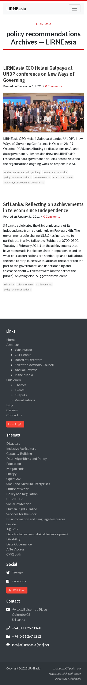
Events (19, 390)
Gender (11, 524)
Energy (11, 474)
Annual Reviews (26, 370)
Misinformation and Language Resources (35, 519)
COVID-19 (14, 499)
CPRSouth (13, 554)
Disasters (13, 443)
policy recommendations (17, 177)
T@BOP (12, 529)
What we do (23, 350)
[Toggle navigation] (74, 8)
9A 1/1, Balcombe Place (29, 614)
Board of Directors (28, 360)
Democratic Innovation (55, 172)
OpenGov (13, 479)
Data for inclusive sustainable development (37, 534)
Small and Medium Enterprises (28, 484)
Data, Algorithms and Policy (26, 458)
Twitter (17, 573)
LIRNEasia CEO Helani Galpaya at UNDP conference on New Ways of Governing (38, 74)
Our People (23, 355)
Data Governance (63, 177)
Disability (13, 539)
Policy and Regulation (22, 494)
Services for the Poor (21, 514)
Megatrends (15, 469)
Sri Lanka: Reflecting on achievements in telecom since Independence (43, 207)
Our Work (13, 380)
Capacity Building (19, 453)
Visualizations (25, 400)
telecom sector (25, 284)
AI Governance (42, 177)
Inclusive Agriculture (21, 448)
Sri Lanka (9, 284)
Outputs (21, 395)
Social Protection (18, 504)
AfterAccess (15, 549)
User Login (15, 424)
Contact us (14, 415)
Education (13, 463)
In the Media (24, 375)
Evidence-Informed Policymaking (22, 172)
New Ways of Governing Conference (24, 182)
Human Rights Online (21, 509)
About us (12, 344)
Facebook (19, 581)
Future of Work (17, 489)
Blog (9, 405)
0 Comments (53, 86)
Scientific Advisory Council (34, 365)
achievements (44, 284)
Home (10, 339)
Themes (20, 385)
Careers (12, 410)
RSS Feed (19, 590)
